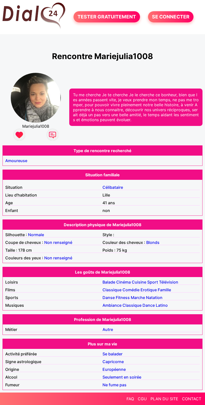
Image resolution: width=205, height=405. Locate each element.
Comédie (131, 289)
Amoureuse (16, 160)
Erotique (148, 289)
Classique (112, 289)
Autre (107, 329)
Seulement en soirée (121, 377)
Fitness (123, 297)
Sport (152, 282)
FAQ (130, 398)
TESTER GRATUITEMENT (107, 17)
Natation (154, 297)
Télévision (168, 282)
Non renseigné (58, 242)
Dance (148, 305)
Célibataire (112, 187)
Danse (108, 297)
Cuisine (139, 282)
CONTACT (191, 398)
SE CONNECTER (171, 17)
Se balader (112, 353)
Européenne (114, 369)
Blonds (153, 242)
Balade (108, 282)
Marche (138, 297)
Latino (162, 305)
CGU (142, 398)
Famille (164, 289)
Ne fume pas (114, 384)
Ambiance (112, 305)
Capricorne (113, 361)
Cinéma (123, 282)
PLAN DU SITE (164, 398)
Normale (36, 234)
